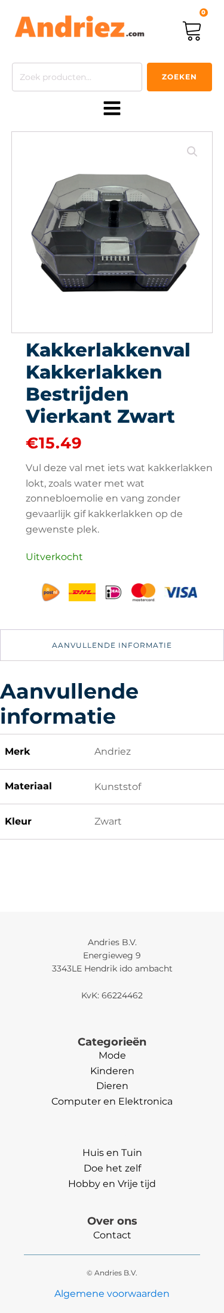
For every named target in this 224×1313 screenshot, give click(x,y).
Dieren (112, 1085)
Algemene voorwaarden (112, 1293)
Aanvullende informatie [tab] (112, 645)
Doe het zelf (112, 1168)
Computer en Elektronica (112, 1101)
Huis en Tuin (112, 1152)
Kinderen (112, 1071)
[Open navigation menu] (112, 109)
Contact (112, 1235)
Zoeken (179, 76)
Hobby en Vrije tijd (112, 1183)
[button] (192, 151)
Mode (112, 1055)
